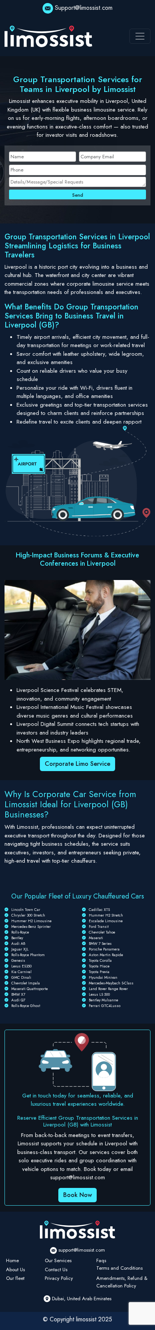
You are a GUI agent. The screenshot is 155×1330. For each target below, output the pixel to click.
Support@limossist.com (83, 7)
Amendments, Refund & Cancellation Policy (121, 1282)
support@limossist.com (81, 1249)
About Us (15, 1269)
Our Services (58, 1260)
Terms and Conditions (119, 1268)
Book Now (77, 1195)
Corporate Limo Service (77, 763)
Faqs (101, 1260)
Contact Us (56, 1269)
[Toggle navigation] (139, 36)
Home (12, 1260)
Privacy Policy (59, 1278)
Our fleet (15, 1278)
